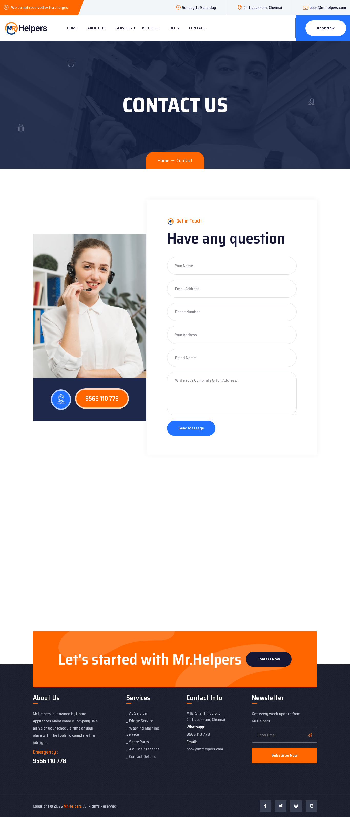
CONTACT (197, 28)
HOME (72, 28)
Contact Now (269, 659)
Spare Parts (139, 741)
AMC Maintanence (144, 749)
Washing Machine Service (142, 731)
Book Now (326, 28)
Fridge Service (141, 720)
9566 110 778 (102, 398)
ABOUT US (96, 28)
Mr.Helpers (72, 806)
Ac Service (138, 713)
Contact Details (142, 756)
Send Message (191, 428)
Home (163, 160)
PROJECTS (151, 28)
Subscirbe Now (285, 755)
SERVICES (124, 28)
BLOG (174, 28)
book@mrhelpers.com (328, 7)
